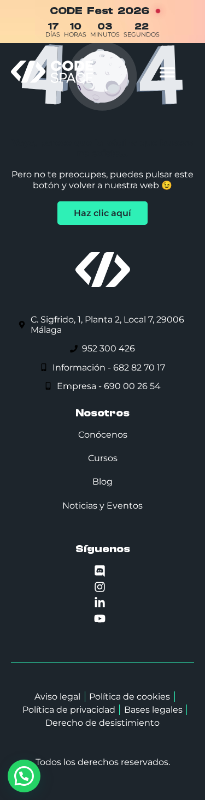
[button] (167, 71)
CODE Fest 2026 (99, 10)
